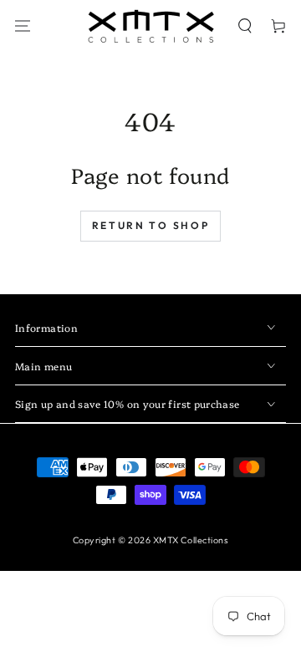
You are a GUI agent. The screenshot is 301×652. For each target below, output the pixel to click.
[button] (246, 26)
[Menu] (22, 26)
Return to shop (151, 225)
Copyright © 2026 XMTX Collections (151, 540)
